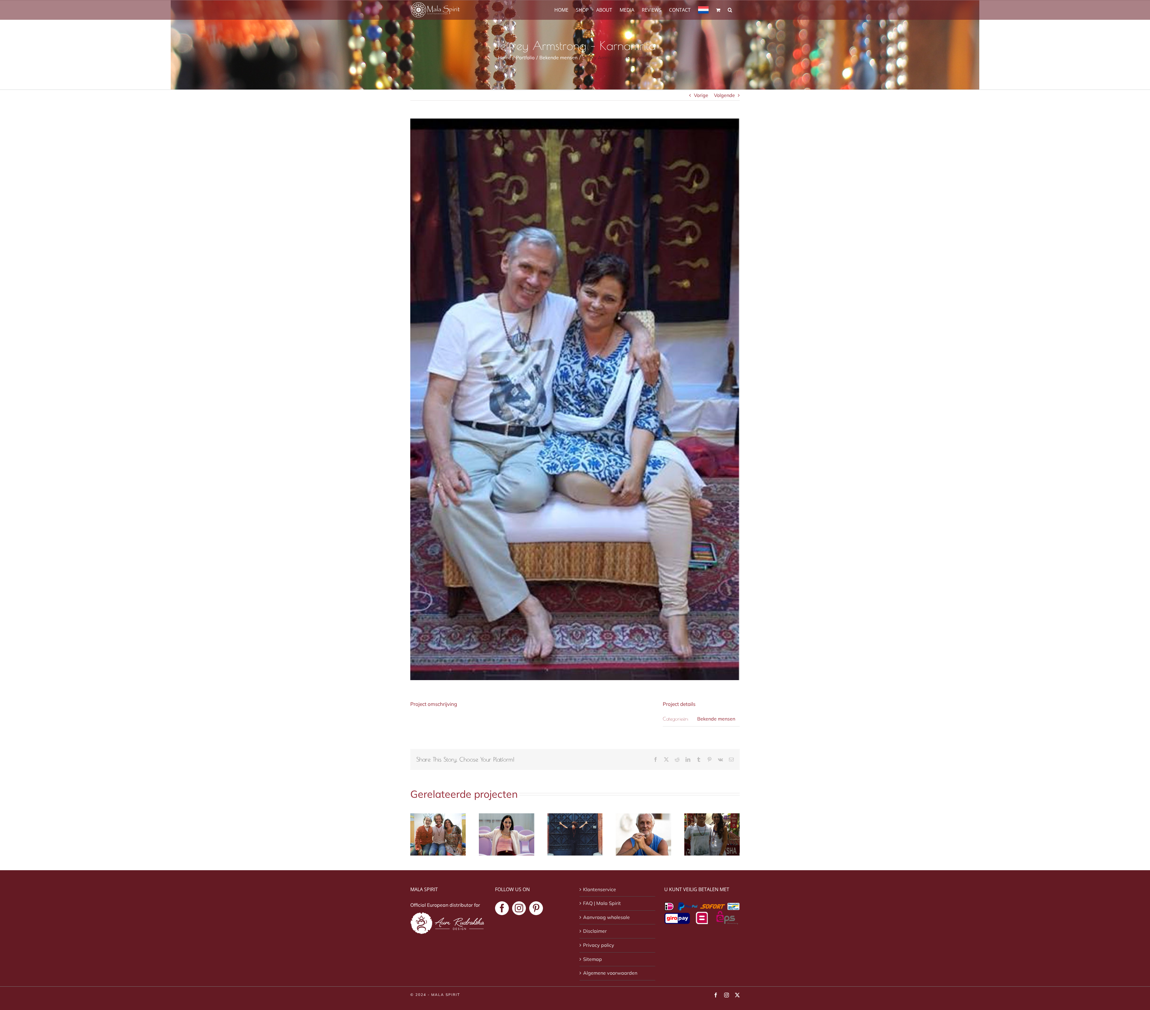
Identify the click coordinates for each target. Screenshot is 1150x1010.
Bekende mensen (716, 719)
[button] (730, 9)
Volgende (724, 95)
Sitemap (592, 959)
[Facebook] (502, 908)
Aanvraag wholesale (606, 917)
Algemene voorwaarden (610, 973)
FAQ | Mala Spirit (602, 903)
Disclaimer (595, 931)
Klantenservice (599, 889)
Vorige (701, 95)
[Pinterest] (536, 908)
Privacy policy (598, 945)
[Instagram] (519, 908)
